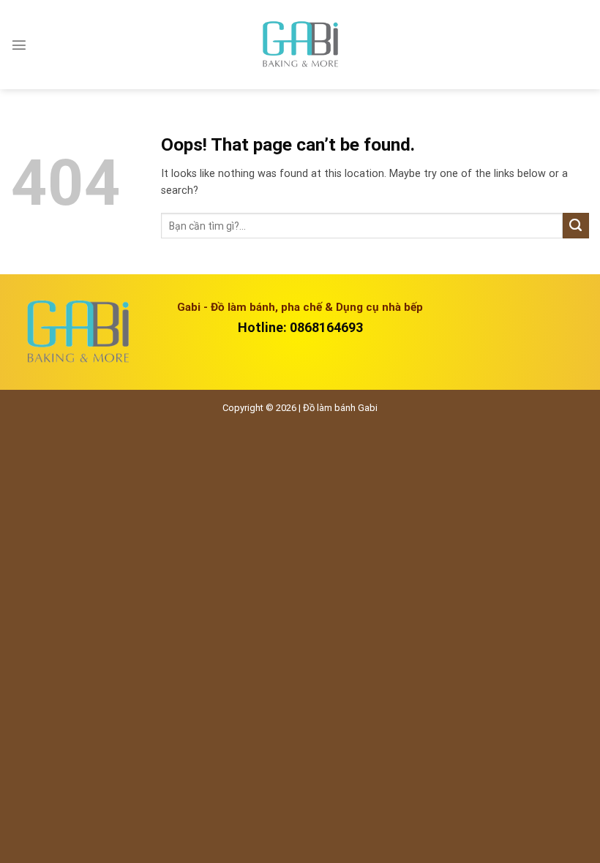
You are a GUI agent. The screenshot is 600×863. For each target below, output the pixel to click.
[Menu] (19, 44)
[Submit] (576, 226)
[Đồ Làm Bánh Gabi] (300, 45)
